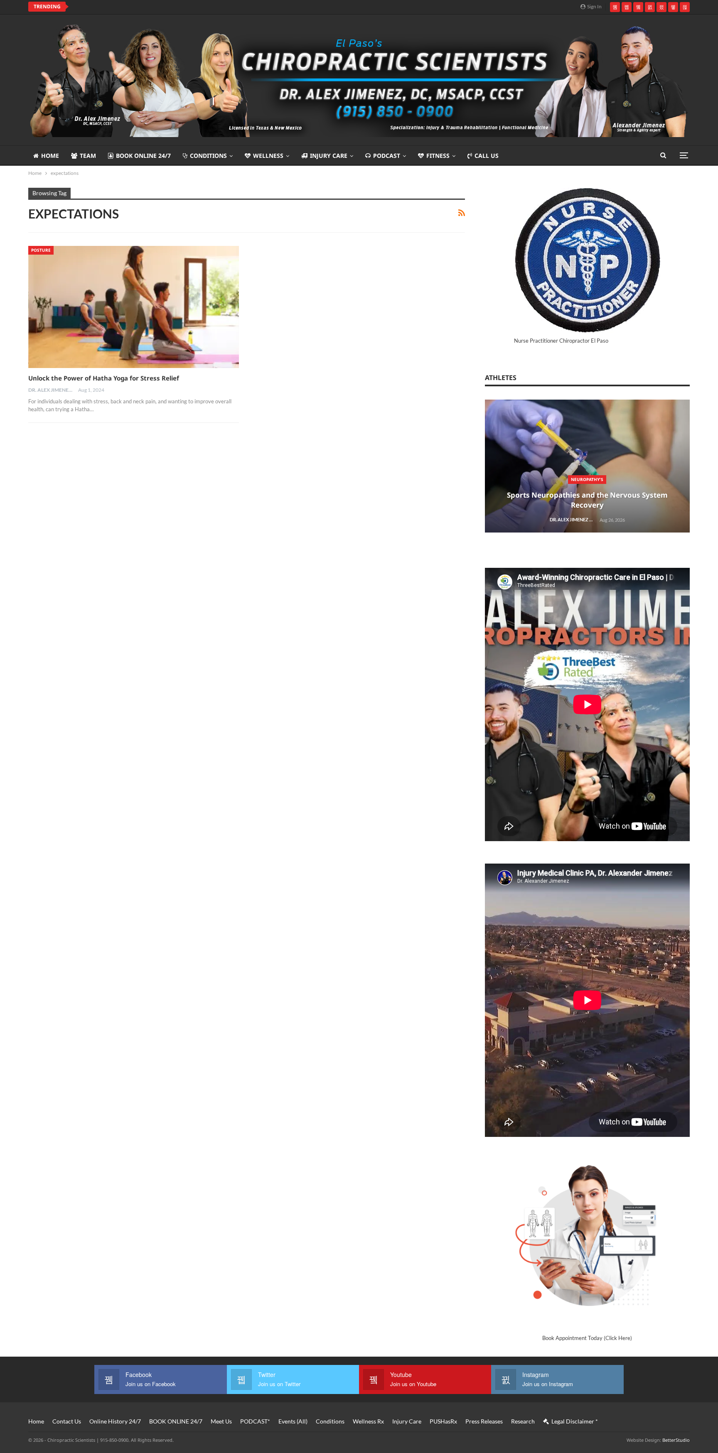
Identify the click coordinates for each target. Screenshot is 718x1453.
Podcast (386, 156)
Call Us (487, 156)
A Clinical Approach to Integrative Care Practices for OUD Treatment (178, 6)
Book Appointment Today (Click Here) (587, 1338)
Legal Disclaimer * (574, 1421)
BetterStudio (676, 1440)
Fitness (438, 156)
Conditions (208, 156)
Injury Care (328, 156)
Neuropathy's (587, 479)
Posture (41, 250)
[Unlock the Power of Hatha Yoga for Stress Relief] (133, 307)
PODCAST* (255, 1421)
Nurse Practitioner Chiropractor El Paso (561, 340)
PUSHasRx (443, 1421)
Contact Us (66, 1421)
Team (88, 156)
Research (523, 1421)
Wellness (268, 156)
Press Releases (484, 1421)
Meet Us (221, 1421)
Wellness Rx (368, 1421)
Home (50, 156)
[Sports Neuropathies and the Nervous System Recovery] (587, 466)
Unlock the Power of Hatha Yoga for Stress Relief (103, 378)
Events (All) (292, 1421)
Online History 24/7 (115, 1421)
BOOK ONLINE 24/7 (143, 156)
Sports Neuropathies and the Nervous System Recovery (587, 500)
